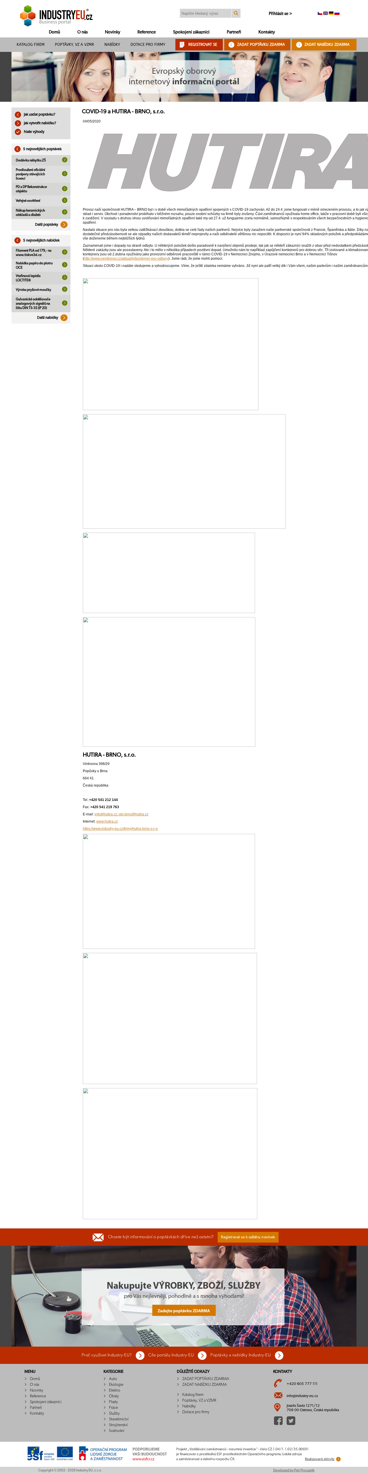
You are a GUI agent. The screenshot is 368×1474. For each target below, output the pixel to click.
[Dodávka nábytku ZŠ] (65, 161)
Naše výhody (33, 132)
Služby (114, 1413)
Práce (113, 1408)
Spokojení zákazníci (191, 32)
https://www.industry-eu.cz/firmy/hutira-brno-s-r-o (120, 829)
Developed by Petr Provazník (294, 1470)
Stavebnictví (119, 1419)
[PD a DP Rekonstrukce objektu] (65, 190)
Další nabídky (48, 318)
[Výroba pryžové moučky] (65, 291)
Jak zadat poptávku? (39, 114)
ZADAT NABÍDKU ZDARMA (327, 44)
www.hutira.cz (107, 821)
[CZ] (320, 14)
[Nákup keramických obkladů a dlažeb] (65, 213)
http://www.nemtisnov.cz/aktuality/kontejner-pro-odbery (126, 259)
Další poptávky (47, 225)
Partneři (234, 32)
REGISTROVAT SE (202, 44)
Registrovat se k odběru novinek (248, 1237)
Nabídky (112, 44)
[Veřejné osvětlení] (65, 202)
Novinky (112, 32)
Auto (113, 1379)
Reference (146, 32)
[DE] (331, 14)
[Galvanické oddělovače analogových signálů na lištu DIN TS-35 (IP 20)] (65, 304)
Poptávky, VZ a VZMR (74, 44)
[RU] (337, 14)
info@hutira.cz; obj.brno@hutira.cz (121, 814)
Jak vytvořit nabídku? (39, 123)
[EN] (325, 14)
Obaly (114, 1396)
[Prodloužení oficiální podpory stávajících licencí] (65, 175)
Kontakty (266, 32)
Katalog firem (31, 44)
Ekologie (116, 1385)
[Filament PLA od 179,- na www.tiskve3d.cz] (65, 253)
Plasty (113, 1402)
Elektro (114, 1390)
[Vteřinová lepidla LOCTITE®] (65, 279)
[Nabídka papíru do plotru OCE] (65, 266)
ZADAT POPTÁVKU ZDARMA (261, 44)
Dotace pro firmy (148, 44)
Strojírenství (118, 1425)
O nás (82, 32)
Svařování (116, 1431)
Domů (54, 32)
